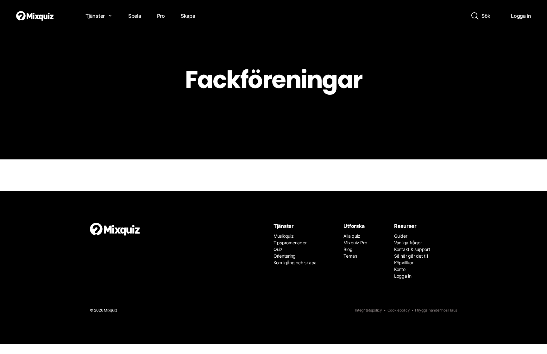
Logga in (403, 276)
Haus (452, 310)
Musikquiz (284, 236)
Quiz (278, 249)
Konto (400, 269)
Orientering (285, 256)
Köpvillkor (403, 262)
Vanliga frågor (408, 242)
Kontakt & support (412, 249)
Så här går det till (411, 256)
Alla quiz (351, 236)
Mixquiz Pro (355, 242)
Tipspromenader (290, 242)
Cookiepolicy (398, 310)
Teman (350, 256)
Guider (400, 236)
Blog (347, 249)
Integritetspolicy (368, 310)
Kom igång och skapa (295, 262)
